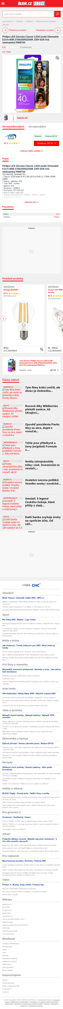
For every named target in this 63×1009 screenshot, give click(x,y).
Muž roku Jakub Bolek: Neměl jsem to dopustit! (19, 889)
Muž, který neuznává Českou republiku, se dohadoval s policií (24, 891)
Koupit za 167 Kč (45, 143)
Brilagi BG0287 (11, 290)
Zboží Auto (6, 928)
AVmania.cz (8, 387)
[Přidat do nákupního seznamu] (57, 57)
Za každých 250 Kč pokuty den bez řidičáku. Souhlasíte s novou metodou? (29, 697)
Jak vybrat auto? (8, 934)
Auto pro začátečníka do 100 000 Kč (15, 925)
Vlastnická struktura (35, 1006)
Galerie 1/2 (22, 118)
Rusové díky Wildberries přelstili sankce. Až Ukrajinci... (41, 409)
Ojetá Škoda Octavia (9, 931)
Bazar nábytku (7, 970)
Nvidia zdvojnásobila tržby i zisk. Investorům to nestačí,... (42, 465)
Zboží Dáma (6, 913)
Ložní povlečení (8, 967)
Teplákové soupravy (9, 961)
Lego (4, 952)
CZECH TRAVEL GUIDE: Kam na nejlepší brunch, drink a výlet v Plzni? (27, 821)
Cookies (47, 1004)
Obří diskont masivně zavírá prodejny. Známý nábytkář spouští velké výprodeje (30, 752)
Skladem (37, 136)
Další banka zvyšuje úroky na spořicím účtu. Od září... (43, 521)
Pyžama (5, 955)
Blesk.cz (8, 424)
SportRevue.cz (10, 442)
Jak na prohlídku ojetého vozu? (13, 919)
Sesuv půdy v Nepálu (10, 894)
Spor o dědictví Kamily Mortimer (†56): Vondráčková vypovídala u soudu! (28, 655)
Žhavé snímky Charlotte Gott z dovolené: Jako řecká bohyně (24, 652)
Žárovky (5, 25)
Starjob (4, 980)
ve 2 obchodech (10, 350)
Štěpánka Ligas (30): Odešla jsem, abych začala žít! (21, 676)
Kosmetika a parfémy (9, 958)
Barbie (4, 949)
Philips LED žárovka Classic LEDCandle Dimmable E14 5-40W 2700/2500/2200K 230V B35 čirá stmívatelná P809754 (30, 39)
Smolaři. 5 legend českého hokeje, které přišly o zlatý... (40, 502)
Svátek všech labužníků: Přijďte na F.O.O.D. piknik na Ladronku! (25, 784)
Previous (3, 318)
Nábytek (19, 21)
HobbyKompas (7, 922)
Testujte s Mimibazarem (10, 943)
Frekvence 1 (6, 989)
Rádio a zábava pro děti (10, 986)
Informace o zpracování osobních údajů (28, 1004)
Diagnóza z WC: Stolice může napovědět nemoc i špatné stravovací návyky (29, 845)
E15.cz (6, 405)
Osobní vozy (7, 910)
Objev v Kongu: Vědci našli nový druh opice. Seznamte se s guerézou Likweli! (30, 870)
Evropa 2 (5, 992)
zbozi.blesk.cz (7, 21)
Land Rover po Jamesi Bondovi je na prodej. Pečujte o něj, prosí (25, 705)
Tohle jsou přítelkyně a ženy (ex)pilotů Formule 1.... (41, 446)
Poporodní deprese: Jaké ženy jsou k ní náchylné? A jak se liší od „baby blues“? (30, 851)
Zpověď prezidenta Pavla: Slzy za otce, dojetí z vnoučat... (42, 428)
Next (59, 318)
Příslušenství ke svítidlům (46, 21)
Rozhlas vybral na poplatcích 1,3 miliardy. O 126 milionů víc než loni (26, 607)
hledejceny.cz (7, 904)
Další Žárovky (9, 287)
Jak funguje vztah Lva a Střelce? (14, 829)
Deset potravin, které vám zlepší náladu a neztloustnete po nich (24, 848)
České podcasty (8, 983)
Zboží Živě (6, 907)
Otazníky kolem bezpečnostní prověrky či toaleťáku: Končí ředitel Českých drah (30, 610)
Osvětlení (29, 21)
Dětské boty (6, 964)
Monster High (7, 947)
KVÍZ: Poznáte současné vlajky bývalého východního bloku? (23, 802)
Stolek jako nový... (8, 679)
